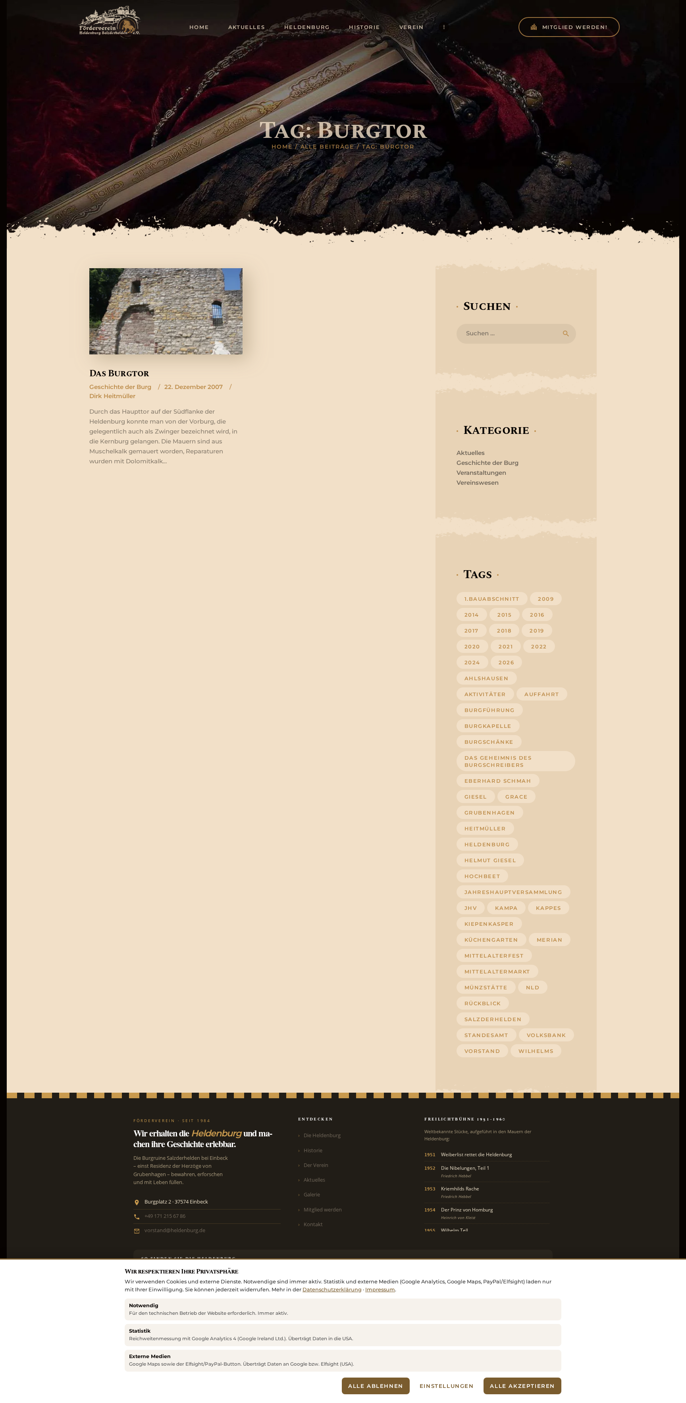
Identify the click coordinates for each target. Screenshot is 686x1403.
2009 (546, 599)
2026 (506, 662)
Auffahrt (541, 694)
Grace (516, 796)
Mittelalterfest (494, 955)
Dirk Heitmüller (112, 396)
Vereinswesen (478, 482)
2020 (472, 646)
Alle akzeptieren (522, 1386)
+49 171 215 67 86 (165, 1216)
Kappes (548, 908)
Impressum (380, 1290)
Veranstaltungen (481, 472)
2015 (504, 615)
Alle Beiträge (328, 146)
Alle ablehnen (375, 1386)
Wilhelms (535, 1051)
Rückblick (482, 1003)
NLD (533, 987)
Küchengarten (491, 940)
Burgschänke (489, 742)
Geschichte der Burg (120, 387)
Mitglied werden (323, 1209)
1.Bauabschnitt (492, 599)
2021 (506, 646)
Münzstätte (486, 987)
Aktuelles (471, 453)
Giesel (476, 796)
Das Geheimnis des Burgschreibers (498, 761)
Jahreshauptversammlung (513, 892)
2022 (539, 646)
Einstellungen (447, 1386)
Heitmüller (485, 828)
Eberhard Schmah (498, 781)
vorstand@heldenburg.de (175, 1230)
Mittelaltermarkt (497, 971)
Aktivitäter (485, 694)
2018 (504, 630)
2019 (537, 630)
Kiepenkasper (489, 924)
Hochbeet (482, 876)
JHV (470, 908)
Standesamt (486, 1035)
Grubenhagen (490, 812)
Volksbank (546, 1035)
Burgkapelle (488, 726)
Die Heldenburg (322, 1135)
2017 (471, 630)
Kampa (506, 908)
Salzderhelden (493, 1019)
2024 (472, 662)
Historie (313, 1150)
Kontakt (313, 1224)
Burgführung (489, 710)
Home (282, 146)
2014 (471, 615)
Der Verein (316, 1165)
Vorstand (482, 1051)
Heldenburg (487, 844)
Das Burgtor (119, 373)
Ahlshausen (486, 678)
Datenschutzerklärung (332, 1290)
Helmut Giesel (490, 860)
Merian (550, 940)
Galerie (312, 1194)
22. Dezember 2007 (193, 387)
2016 (537, 615)
